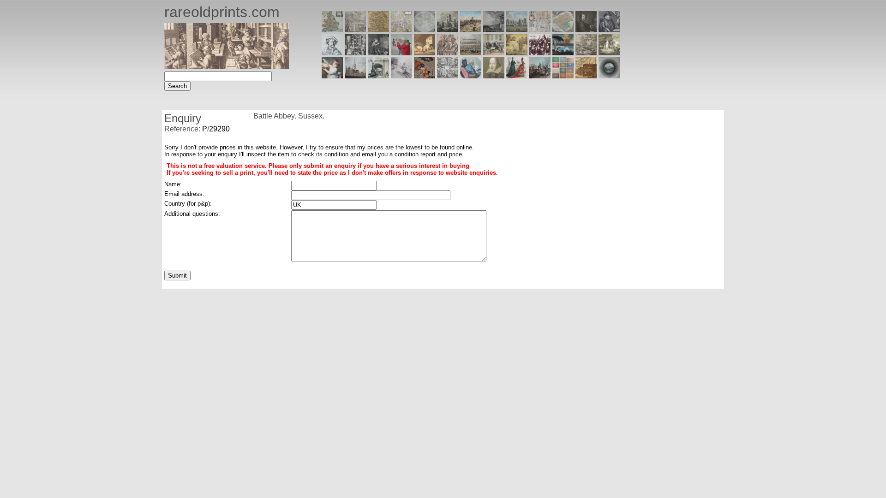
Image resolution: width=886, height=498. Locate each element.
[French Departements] (563, 30)
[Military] (540, 76)
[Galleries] (563, 53)
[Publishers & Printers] (355, 53)
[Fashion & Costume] (516, 76)
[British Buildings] (447, 30)
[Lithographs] (378, 76)
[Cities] (470, 30)
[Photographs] (540, 53)
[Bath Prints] (493, 30)
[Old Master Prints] (586, 53)
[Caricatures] (401, 53)
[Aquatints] (355, 76)
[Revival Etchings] (401, 76)
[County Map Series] (378, 30)
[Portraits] (447, 53)
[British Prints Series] (355, 30)
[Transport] (493, 53)
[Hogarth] (378, 53)
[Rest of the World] (424, 30)
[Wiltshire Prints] (516, 30)
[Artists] (586, 30)
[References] (586, 76)
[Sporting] (470, 53)
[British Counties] (332, 30)
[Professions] (470, 76)
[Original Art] (516, 53)
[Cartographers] (609, 30)
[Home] (226, 67)
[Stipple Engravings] (332, 76)
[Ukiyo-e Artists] (424, 76)
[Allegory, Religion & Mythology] (447, 76)
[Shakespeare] (493, 76)
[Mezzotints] (609, 53)
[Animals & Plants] (424, 53)
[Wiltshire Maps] (540, 30)
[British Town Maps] (401, 30)
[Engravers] (332, 53)
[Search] (609, 76)
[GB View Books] (563, 76)
